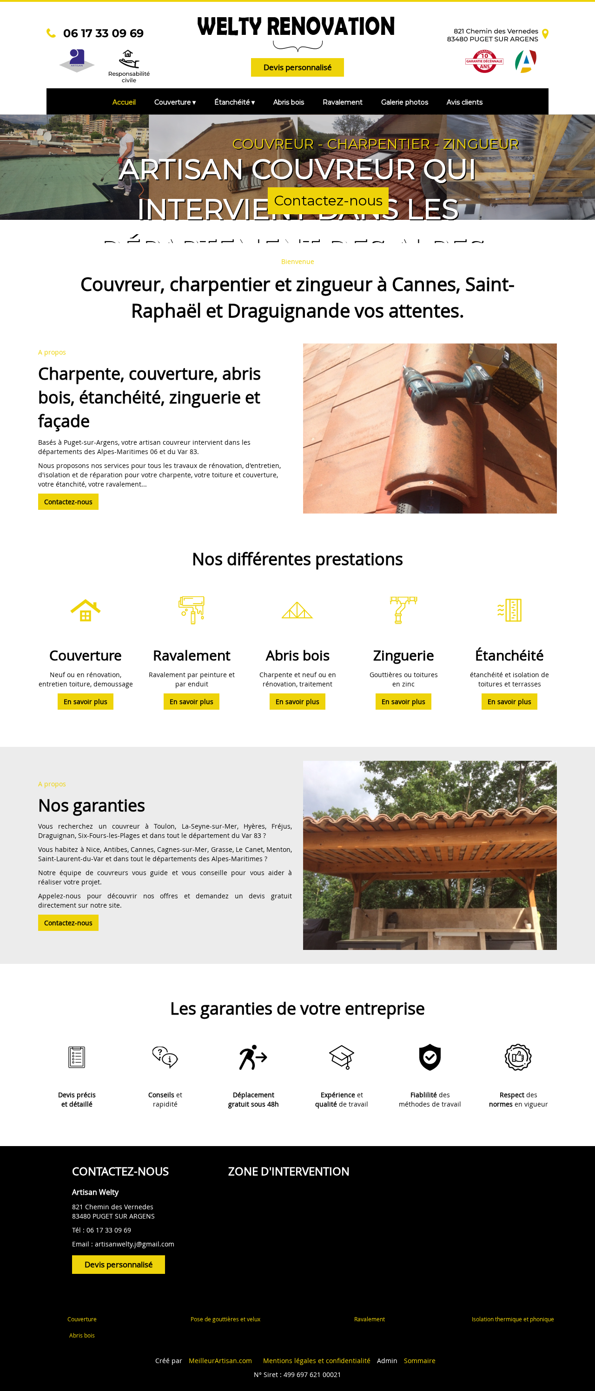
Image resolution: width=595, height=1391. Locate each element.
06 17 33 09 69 (108, 1230)
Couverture (82, 1319)
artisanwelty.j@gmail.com (134, 1243)
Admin (387, 1360)
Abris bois (82, 1335)
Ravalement (369, 1319)
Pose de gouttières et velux (225, 1319)
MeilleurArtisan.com (220, 1360)
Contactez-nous (328, 200)
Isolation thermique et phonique (513, 1319)
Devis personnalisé (298, 67)
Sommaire (420, 1360)
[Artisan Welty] (153, 35)
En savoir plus (85, 701)
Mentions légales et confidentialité (316, 1360)
